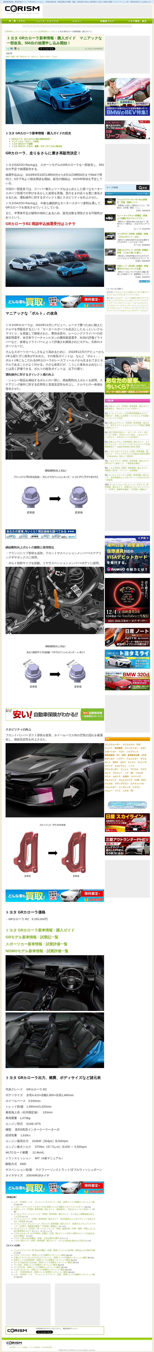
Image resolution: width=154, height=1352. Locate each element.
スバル (112, 295)
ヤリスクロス (128, 744)
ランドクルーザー (112, 744)
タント (108, 762)
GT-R (144, 755)
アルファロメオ (131, 308)
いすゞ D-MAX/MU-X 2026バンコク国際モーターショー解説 (41, 1272)
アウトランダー (112, 769)
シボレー (131, 300)
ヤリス (108, 776)
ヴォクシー (118, 773)
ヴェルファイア (125, 780)
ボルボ (144, 311)
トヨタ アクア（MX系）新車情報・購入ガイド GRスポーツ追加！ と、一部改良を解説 (128, 462)
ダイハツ (127, 295)
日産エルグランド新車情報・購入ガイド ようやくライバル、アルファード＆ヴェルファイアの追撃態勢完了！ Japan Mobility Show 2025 (127, 444)
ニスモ (126, 790)
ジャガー (119, 303)
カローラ (34, 57)
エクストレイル (137, 783)
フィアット (143, 308)
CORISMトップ (11, 31)
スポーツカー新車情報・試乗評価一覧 (37, 944)
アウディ (144, 298)
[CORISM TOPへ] (22, 10)
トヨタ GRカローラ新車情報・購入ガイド (40, 930)
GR (17, 57)
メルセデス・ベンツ (122, 298)
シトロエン (112, 308)
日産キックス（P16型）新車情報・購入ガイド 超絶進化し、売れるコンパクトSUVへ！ (53, 1209)
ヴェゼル (109, 783)
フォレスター (132, 759)
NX (132, 773)
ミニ (138, 306)
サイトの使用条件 (34, 1347)
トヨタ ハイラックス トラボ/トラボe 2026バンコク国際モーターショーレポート (49, 1207)
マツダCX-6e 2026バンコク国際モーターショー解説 (37, 1267)
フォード (139, 300)
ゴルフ (123, 762)
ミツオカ (135, 295)
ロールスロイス (140, 303)
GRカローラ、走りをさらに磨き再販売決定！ (32, 139)
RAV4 (115, 762)
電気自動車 (110, 755)
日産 (130, 292)
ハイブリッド (132, 752)
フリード (109, 766)
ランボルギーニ (123, 311)
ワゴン (122, 752)
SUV (138, 744)
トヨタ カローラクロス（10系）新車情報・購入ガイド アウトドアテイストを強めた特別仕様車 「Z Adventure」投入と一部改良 (127, 453)
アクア (143, 769)
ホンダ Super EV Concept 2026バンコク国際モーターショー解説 (43, 1262)
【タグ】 (9, 53)
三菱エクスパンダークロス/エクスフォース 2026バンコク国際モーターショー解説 (50, 1257)
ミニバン (109, 748)
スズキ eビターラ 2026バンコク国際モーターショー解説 (39, 1270)
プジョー (145, 306)
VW (138, 298)
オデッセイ (110, 759)
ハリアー (121, 759)
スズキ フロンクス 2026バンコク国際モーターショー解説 (40, 1255)
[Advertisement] (97, 11)
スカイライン (120, 766)
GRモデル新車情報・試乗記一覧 (32, 937)
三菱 (142, 292)
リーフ (118, 790)
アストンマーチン (128, 306)
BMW (133, 298)
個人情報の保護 (47, 1347)
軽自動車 (119, 748)
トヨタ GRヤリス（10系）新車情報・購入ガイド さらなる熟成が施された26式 (49, 1241)
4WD (8, 57)
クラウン (136, 787)
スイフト (132, 762)
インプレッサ (124, 787)
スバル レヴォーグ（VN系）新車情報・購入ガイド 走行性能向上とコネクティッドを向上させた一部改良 (127, 477)
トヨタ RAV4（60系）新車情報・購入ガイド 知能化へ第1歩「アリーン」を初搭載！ (127, 469)
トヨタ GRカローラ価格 (22, 144)
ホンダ (136, 292)
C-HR (136, 780)
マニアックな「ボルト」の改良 (25, 141)
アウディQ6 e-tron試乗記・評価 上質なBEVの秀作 (36, 1238)
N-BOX (126, 776)
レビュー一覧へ (143, 194)
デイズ (143, 759)
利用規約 (25, 1347)
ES (132, 790)
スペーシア (136, 776)
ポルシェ (110, 300)
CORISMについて (14, 1347)
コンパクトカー (131, 748)
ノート (131, 766)
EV (118, 755)
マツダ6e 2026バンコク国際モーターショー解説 (35, 1265)
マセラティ (135, 311)
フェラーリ (111, 311)
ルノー (120, 308)
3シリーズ (142, 762)
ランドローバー (113, 306)
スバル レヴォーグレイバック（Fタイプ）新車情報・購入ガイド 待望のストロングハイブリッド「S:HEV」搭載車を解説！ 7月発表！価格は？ (55, 1225)
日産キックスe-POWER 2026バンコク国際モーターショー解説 (42, 1260)
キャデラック (120, 300)
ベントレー (128, 303)
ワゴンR (139, 773)
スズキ (119, 295)
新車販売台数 (134, 755)
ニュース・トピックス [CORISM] (33, 31)
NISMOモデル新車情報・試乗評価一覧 (37, 951)
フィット (124, 769)
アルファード (111, 780)
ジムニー (109, 790)
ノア (127, 773)
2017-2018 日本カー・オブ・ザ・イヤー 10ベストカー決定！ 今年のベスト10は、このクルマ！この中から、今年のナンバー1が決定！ (127, 434)
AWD (13, 57)
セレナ (108, 773)
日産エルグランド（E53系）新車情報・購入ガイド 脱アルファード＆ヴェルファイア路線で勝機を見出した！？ (127, 425)
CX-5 (143, 780)
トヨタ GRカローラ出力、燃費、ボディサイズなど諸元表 (37, 146)
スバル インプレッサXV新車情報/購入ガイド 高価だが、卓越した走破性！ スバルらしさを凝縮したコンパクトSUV (126, 415)
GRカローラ (25, 57)
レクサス (124, 292)
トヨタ (52, 31)
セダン (143, 748)
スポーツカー (45, 57)
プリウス (134, 769)
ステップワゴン (121, 783)
